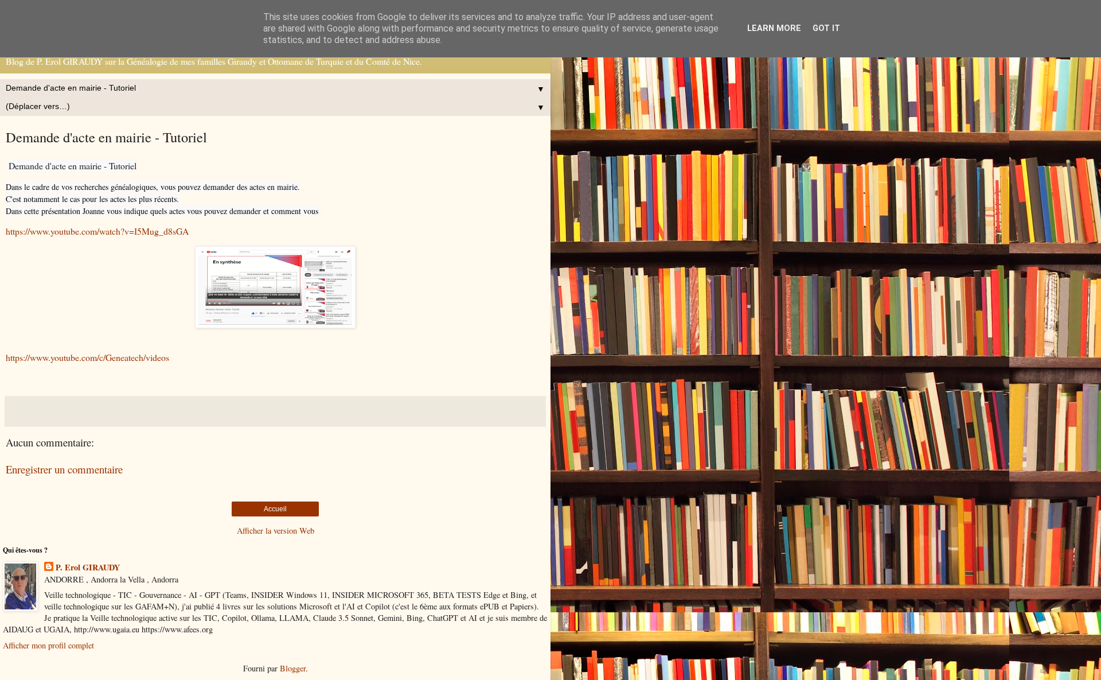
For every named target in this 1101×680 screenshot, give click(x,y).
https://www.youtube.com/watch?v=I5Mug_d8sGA (97, 231)
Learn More (774, 28)
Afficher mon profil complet (48, 645)
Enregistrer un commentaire (64, 469)
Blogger (293, 668)
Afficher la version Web (275, 530)
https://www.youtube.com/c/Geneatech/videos (87, 357)
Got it (826, 28)
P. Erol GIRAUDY (88, 567)
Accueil (275, 509)
